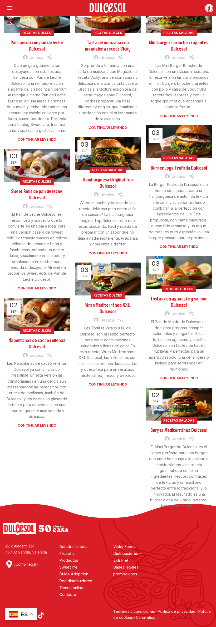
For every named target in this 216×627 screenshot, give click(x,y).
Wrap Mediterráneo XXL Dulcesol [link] (107, 308)
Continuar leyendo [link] (37, 139)
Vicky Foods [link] (124, 546)
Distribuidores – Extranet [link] (127, 557)
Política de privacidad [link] (176, 611)
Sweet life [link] (68, 567)
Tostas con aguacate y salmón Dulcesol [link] (179, 302)
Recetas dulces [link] (37, 33)
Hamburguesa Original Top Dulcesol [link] (108, 183)
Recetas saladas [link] (178, 33)
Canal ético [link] (145, 617)
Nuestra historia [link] (73, 546)
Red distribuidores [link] (75, 580)
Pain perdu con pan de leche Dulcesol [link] (37, 46)
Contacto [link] (67, 594)
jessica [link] (36, 57)
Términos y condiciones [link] (134, 611)
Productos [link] (68, 560)
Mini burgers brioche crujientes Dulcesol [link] (178, 46)
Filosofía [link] (67, 553)
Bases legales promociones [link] (126, 570)
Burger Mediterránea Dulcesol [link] (178, 430)
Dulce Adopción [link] (73, 573)
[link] (209, 8)
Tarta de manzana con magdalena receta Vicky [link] (108, 46)
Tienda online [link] (71, 587)
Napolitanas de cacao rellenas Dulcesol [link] (36, 343)
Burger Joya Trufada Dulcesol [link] (179, 168)
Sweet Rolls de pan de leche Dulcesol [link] (36, 194)
